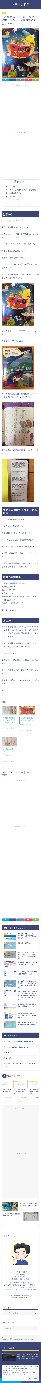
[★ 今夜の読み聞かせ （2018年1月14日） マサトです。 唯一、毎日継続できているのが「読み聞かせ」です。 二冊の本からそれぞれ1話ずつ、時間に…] (27, 710)
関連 (17, 200)
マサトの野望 (20, 4)
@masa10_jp (23, 1297)
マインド (6, 772)
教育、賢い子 (29, 772)
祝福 (7, 1053)
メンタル (14, 772)
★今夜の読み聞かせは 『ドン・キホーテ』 (9, 751)
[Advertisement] (20, 108)
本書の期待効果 (16, 193)
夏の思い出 (10, 1058)
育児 (5, 775)
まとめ (12, 196)
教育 (4, 12)
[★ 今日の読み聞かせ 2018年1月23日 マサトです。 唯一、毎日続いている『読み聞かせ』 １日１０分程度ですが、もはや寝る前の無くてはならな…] (9, 710)
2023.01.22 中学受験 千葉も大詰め (20, 1042)
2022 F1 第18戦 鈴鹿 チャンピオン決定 (21, 1065)
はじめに (13, 186)
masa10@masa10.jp (23, 1296)
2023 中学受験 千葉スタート (17, 1047)
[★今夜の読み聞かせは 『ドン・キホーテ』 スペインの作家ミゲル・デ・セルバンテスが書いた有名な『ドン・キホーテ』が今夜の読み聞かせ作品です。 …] (9, 741)
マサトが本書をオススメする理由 (23, 190)
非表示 (23, 182)
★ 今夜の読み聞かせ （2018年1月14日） (27, 720)
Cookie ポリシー (23, 1374)
